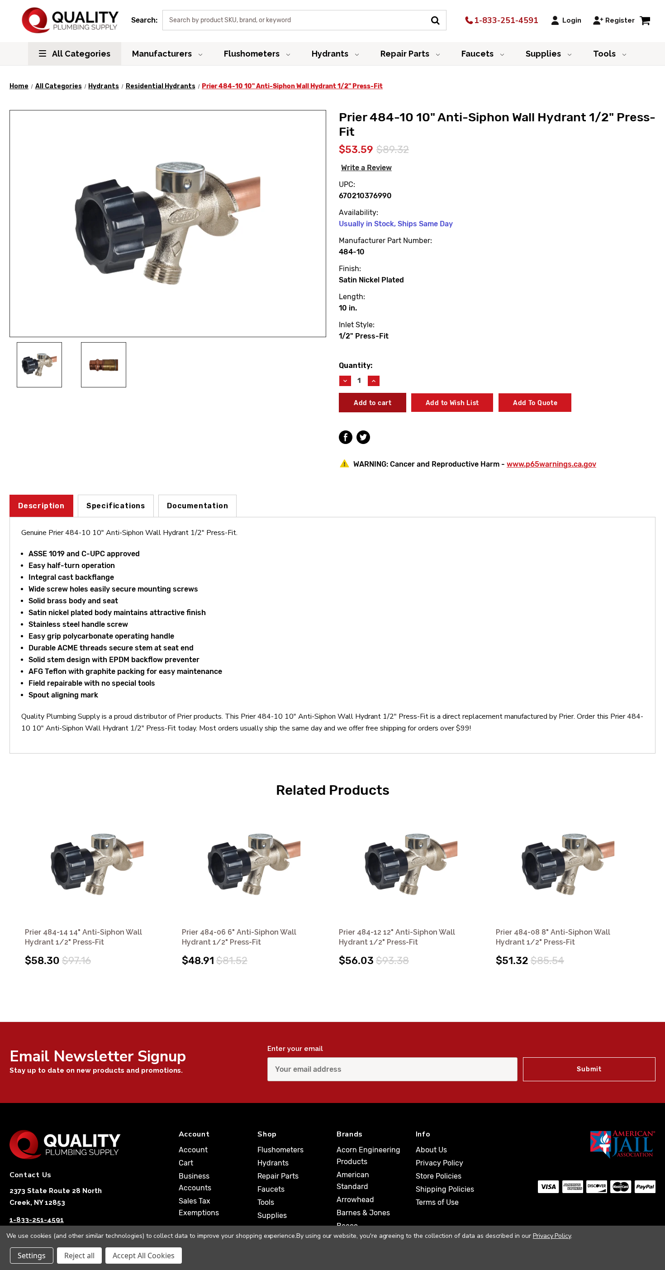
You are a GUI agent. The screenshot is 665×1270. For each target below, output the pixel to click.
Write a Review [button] (366, 167)
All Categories (80, 53)
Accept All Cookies (144, 1255)
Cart (186, 1163)
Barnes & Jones (363, 1212)
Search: (144, 20)
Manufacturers (163, 53)
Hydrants (331, 53)
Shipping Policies (445, 1189)
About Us (431, 1150)
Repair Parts (405, 53)
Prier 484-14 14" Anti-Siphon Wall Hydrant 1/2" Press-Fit (83, 937)
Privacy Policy (439, 1163)
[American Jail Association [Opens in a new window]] (597, 1144)
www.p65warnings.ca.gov (551, 464)
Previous (18, 877)
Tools (605, 53)
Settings (32, 1255)
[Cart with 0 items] (645, 20)
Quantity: (355, 365)
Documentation (197, 505)
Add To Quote (535, 403)
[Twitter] (363, 437)
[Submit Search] (438, 19)
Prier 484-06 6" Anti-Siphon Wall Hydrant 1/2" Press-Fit (239, 937)
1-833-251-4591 (505, 20)
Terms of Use (437, 1202)
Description (41, 505)
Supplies (544, 53)
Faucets (478, 53)
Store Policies (438, 1176)
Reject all (79, 1255)
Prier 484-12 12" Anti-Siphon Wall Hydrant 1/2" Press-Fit (397, 937)
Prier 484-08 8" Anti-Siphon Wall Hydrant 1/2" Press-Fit (553, 937)
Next (647, 877)
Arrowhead (355, 1199)
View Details (97, 865)
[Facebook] (345, 437)
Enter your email (295, 1049)
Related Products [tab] (333, 790)
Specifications (115, 505)
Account (193, 1150)
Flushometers (252, 53)
